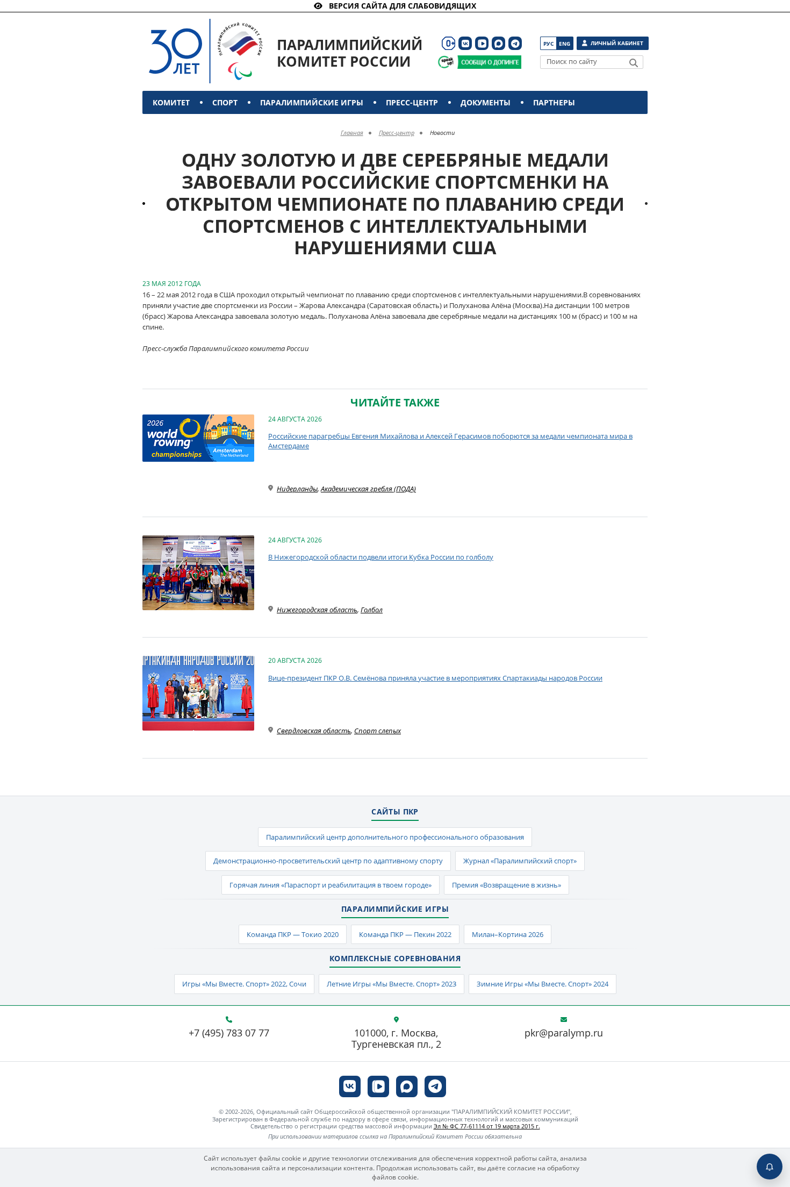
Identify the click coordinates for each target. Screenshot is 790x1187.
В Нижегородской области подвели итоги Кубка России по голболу (380, 557)
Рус (548, 43)
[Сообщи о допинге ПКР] (489, 62)
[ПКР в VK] (465, 43)
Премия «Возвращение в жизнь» (506, 885)
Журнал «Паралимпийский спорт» (520, 861)
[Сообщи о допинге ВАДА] (445, 62)
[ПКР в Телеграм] (515, 43)
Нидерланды (297, 489)
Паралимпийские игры (311, 102)
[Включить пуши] (769, 1166)
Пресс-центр (412, 102)
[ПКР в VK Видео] (482, 43)
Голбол (372, 609)
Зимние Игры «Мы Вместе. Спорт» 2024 (542, 984)
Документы (486, 102)
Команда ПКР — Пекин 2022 (405, 934)
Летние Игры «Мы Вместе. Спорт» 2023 (391, 984)
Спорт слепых (377, 730)
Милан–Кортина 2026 (507, 934)
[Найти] (633, 63)
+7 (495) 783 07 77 (229, 1033)
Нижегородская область (317, 609)
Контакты (176, 125)
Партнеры (554, 102)
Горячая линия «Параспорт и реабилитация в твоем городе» (330, 885)
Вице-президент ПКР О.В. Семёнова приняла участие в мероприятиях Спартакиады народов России (435, 678)
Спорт (225, 102)
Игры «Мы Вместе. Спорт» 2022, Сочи (244, 984)
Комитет (171, 102)
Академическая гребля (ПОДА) (368, 489)
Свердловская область (314, 730)
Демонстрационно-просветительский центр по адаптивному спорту (328, 861)
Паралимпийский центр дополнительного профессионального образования (395, 837)
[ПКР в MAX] (498, 43)
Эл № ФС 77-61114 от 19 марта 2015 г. (487, 1126)
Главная (352, 132)
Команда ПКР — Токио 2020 (293, 934)
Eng (564, 43)
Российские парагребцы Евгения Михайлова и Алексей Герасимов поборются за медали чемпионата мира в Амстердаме (450, 441)
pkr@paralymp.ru (564, 1033)
